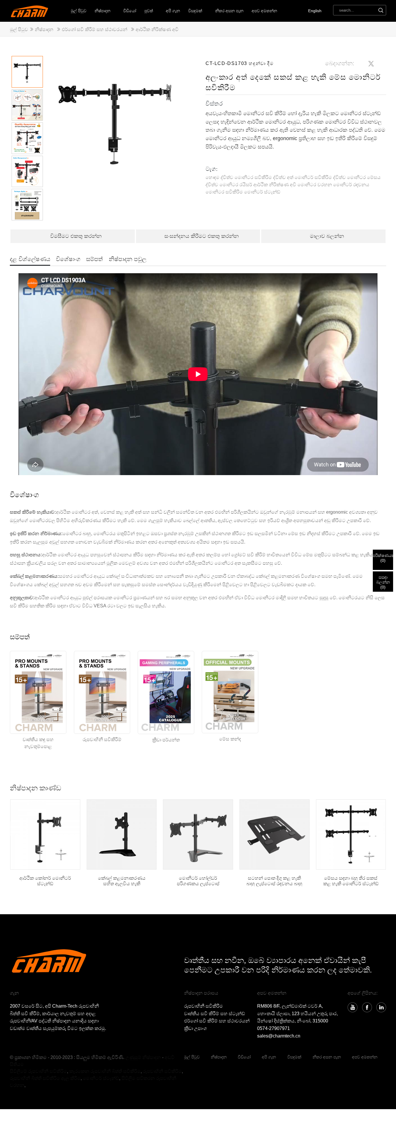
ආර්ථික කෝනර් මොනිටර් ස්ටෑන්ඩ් (45, 881)
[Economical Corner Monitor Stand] (45, 834)
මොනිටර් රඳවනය (351, 184)
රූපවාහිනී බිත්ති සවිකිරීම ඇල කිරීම (45, 1078)
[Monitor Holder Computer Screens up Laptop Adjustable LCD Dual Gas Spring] (198, 834)
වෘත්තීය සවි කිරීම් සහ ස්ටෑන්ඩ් (214, 1013)
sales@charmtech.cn (278, 1035)
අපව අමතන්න (264, 10)
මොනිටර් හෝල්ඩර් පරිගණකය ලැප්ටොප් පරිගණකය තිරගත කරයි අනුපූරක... (198, 881)
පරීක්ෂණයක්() (383, 558)
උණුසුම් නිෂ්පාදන (143, 1057)
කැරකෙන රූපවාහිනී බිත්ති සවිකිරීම (105, 1071)
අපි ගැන (173, 10)
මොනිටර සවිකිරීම (224, 191)
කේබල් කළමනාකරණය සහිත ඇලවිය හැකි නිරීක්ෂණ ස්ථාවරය (122, 881)
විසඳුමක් (294, 1057)
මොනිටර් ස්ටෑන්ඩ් (262, 191)
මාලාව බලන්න (327, 236)
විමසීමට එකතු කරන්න (76, 236)
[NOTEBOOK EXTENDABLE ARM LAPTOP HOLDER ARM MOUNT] (274, 834)
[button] (172, 141)
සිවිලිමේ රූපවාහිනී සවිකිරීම (38, 1071)
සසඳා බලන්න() (383, 582)
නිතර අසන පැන (229, 10)
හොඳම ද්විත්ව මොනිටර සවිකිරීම (239, 177)
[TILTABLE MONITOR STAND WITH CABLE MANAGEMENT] (122, 834)
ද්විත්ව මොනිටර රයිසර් (229, 184)
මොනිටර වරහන (314, 184)
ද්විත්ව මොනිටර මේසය (357, 177)
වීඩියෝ (129, 10)
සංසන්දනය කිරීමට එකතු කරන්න (201, 236)
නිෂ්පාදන (102, 10)
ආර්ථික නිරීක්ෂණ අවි (157, 29)
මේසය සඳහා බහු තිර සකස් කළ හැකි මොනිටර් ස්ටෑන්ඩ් (351, 881)
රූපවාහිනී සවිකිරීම (203, 1006)
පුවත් (148, 10)
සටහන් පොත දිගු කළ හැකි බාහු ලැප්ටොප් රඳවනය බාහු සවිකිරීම (274, 881)
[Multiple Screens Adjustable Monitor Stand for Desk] (351, 834)
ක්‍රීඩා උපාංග (195, 1028)
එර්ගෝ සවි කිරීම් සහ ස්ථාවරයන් (94, 29)
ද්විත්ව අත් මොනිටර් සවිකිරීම (302, 177)
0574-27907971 (273, 1028)
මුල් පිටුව (78, 10)
